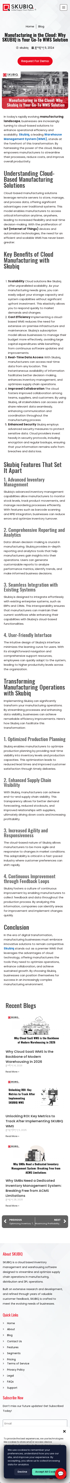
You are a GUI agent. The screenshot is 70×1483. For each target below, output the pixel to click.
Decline (22, 1471)
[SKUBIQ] (19, 7)
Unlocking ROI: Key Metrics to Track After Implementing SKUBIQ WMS (34, 1121)
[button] (64, 1431)
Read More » (12, 1071)
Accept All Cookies (47, 1471)
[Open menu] (63, 7)
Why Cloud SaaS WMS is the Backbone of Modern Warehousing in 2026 (29, 1056)
